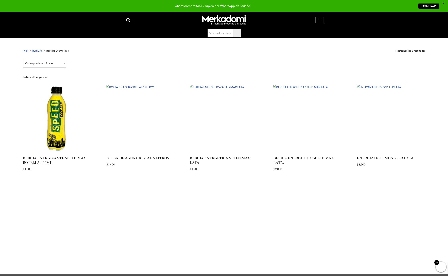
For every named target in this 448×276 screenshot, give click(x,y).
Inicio (26, 50)
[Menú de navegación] (320, 20)
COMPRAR (429, 6)
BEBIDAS (37, 50)
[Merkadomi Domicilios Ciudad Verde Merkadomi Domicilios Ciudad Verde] (224, 19)
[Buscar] (128, 20)
